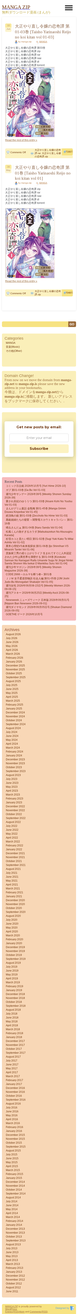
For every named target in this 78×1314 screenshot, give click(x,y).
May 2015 (12, 1162)
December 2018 (15, 994)
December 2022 (15, 806)
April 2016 (12, 1119)
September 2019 (16, 958)
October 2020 (14, 908)
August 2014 (13, 1197)
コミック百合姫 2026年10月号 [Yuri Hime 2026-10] (36, 485)
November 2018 (15, 998)
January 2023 (14, 802)
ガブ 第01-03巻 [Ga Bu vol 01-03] (25, 490)
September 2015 (16, 1146)
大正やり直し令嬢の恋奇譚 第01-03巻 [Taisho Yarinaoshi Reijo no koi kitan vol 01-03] (43, 31)
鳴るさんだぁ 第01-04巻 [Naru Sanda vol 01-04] (34, 527)
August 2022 (13, 822)
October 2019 (14, 955)
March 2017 (13, 1076)
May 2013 (12, 1256)
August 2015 (13, 1150)
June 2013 (12, 1252)
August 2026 (13, 634)
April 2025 (12, 696)
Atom (21, 1311)
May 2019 (12, 974)
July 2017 (11, 1060)
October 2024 (14, 720)
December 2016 (15, 1088)
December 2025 (15, 665)
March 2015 (13, 1170)
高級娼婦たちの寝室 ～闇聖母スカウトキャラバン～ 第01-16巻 (39, 521)
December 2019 (15, 947)
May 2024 (12, 739)
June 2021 (12, 876)
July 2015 (11, 1154)
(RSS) (16, 1311)
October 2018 (14, 1001)
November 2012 (15, 1279)
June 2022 (12, 829)
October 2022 (14, 814)
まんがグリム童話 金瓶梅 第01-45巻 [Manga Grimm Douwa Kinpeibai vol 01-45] (35, 510)
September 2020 (16, 912)
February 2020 (14, 939)
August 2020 (13, 915)
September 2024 (16, 724)
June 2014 (12, 1205)
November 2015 (15, 1138)
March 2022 (13, 841)
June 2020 (12, 923)
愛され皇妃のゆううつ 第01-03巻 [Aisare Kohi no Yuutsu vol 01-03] (38, 503)
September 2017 (16, 1052)
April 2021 (12, 884)
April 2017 (12, 1072)
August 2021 (13, 868)
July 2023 (11, 779)
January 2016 (14, 1131)
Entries (9, 1311)
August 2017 (13, 1056)
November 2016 (15, 1091)
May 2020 (12, 927)
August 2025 (13, 681)
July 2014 (11, 1201)
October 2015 (14, 1142)
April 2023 (12, 790)
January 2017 (14, 1084)
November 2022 (15, 810)
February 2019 (14, 986)
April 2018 (12, 1025)
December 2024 (15, 712)
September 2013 (16, 1240)
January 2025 (14, 708)
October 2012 (14, 1283)
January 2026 (14, 661)
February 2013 (14, 1267)
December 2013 (15, 1228)
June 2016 (12, 1111)
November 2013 (15, 1232)
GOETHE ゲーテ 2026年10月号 (24, 614)
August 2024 (13, 728)
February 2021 (14, 892)
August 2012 (13, 1287)
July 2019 (11, 966)
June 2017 (12, 1064)
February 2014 (14, 1221)
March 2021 (13, 888)
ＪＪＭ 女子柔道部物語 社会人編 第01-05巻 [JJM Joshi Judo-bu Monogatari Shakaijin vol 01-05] (37, 580)
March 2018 (13, 1029)
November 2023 (15, 763)
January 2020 (14, 943)
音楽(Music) (13, 346)
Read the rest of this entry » (21, 140)
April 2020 (12, 931)
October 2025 (14, 673)
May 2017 (12, 1068)
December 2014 (15, 1181)
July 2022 (11, 825)
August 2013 (13, 1244)
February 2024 (14, 751)
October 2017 (14, 1048)
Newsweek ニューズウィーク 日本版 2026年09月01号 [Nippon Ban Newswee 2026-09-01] (37, 601)
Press (14, 1309)
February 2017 (14, 1080)
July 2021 (11, 872)
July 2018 (11, 1013)
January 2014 (14, 1224)
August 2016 (13, 1103)
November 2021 (15, 857)
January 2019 (14, 990)
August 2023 (13, 775)
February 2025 (14, 704)
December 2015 (15, 1134)
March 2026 (13, 653)
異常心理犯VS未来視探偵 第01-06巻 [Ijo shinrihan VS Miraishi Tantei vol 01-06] (36, 548)
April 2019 (12, 978)
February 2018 (14, 1033)
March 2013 (13, 1264)
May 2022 (12, 833)
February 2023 (14, 798)
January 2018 (14, 1037)
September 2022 (16, 818)
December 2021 (15, 853)
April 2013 (12, 1260)
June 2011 (12, 1291)
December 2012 (15, 1275)
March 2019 (13, 982)
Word (8, 1309)
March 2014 (13, 1217)
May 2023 (12, 786)
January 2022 (14, 849)
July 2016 (11, 1107)
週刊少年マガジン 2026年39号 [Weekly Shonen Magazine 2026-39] (33, 569)
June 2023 (12, 782)
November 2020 (15, 904)
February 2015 (14, 1174)
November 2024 (15, 716)
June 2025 (12, 689)
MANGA (43, 41)
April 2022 (12, 837)
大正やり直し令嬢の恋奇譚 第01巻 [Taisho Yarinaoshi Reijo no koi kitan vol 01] (43, 173)
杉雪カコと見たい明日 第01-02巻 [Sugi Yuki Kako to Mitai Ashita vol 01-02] (39, 540)
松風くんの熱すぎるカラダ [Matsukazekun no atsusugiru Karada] (39, 533)
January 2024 (14, 755)
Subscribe (39, 449)
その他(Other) (14, 350)
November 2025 (15, 669)
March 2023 (13, 794)
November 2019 (15, 951)
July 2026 (11, 638)
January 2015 (14, 1177)
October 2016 (14, 1095)
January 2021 (14, 896)
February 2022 (14, 845)
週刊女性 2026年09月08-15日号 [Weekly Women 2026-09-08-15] (38, 587)
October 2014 (14, 1189)
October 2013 (14, 1236)
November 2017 (15, 1045)
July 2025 (11, 685)
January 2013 (14, 1271)
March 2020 (13, 935)
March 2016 (13, 1123)
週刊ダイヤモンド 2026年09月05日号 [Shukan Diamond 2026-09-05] (38, 609)
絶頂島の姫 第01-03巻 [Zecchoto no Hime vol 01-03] (36, 515)
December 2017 (15, 1041)
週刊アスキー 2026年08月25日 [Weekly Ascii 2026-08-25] (37, 594)
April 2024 (12, 743)
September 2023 (16, 771)
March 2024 (13, 747)
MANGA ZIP (11, 1306)
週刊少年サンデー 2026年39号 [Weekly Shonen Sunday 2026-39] (38, 496)
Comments (35, 1311)
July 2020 (11, 919)
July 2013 (11, 1248)
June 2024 (12, 736)
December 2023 (15, 759)
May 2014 (12, 1209)
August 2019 (13, 962)
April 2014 (12, 1213)
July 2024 (11, 732)
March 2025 (13, 700)
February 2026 (14, 657)
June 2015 (12, 1158)
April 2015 (12, 1166)
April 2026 (12, 649)
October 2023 (14, 767)
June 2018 (12, 1017)
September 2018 (16, 1005)
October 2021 (14, 861)
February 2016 (14, 1127)
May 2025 (12, 692)
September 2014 (16, 1193)
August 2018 (13, 1009)
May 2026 (12, 646)
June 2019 (12, 970)
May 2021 (12, 880)
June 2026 (12, 642)
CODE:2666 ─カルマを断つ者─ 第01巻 (29, 574)
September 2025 (16, 677)
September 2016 (16, 1099)
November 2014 (15, 1185)
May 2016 (12, 1115)
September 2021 (16, 865)
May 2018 (12, 1021)
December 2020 (15, 900)
